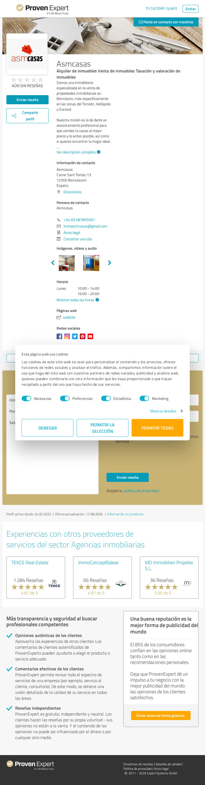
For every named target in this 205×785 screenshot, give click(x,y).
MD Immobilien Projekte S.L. (169, 565)
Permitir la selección (102, 427)
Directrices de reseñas (138, 764)
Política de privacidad (137, 768)
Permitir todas (157, 428)
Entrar (191, 8)
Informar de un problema (125, 514)
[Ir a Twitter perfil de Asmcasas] (76, 339)
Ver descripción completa (76, 151)
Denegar (47, 428)
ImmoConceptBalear (98, 562)
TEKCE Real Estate (29, 562)
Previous (52, 263)
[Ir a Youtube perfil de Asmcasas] (91, 339)
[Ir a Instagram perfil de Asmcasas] (68, 339)
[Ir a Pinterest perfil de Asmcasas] (84, 339)
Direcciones (73, 191)
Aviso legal (72, 232)
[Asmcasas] (27, 54)
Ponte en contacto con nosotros (168, 21)
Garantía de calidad (168, 764)
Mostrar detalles (163, 410)
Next (109, 263)
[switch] (65, 398)
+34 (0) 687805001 (79, 219)
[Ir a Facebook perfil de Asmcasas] (60, 339)
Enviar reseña (27, 99)
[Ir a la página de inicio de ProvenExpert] (42, 10)
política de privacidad (141, 490)
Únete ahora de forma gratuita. (160, 715)
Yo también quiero (161, 8)
